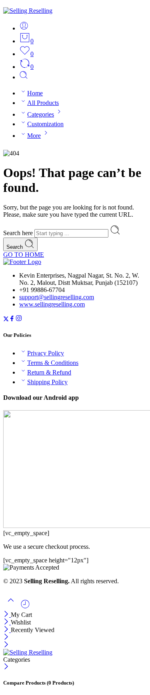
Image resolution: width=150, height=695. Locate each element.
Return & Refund (49, 372)
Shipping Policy (47, 382)
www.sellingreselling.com (52, 304)
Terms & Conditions (52, 362)
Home (35, 93)
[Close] (7, 614)
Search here (18, 233)
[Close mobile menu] (6, 645)
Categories (40, 114)
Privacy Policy (45, 353)
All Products (43, 102)
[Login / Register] (24, 28)
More (34, 135)
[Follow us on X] (6, 319)
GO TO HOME (23, 254)
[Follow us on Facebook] (12, 319)
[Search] (23, 77)
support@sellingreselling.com (56, 297)
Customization (45, 124)
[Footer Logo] (22, 261)
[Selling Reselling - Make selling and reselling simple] (27, 10)
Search (15, 247)
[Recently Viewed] (25, 607)
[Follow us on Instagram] (18, 319)
